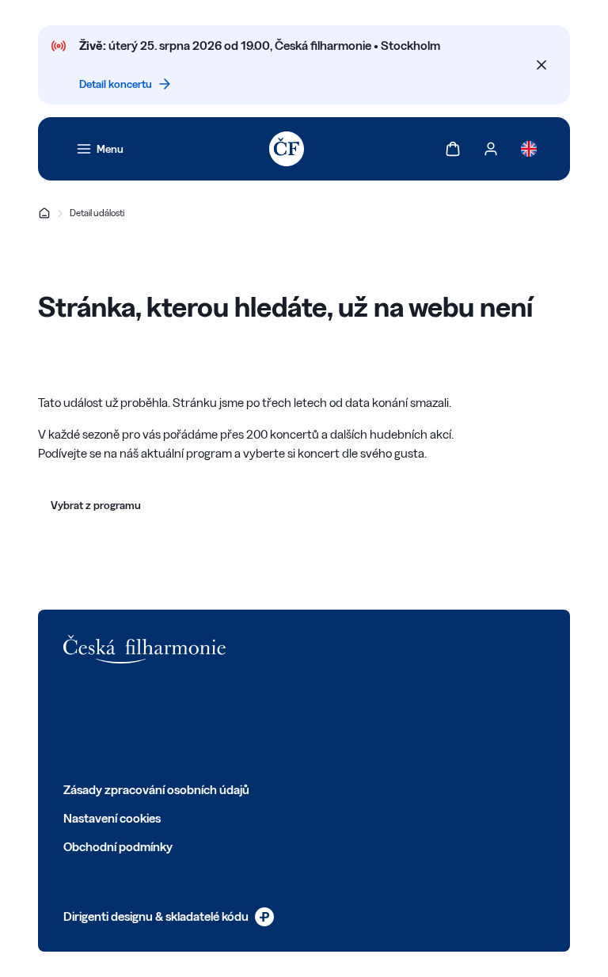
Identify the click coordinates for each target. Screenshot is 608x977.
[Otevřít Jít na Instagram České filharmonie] (141, 722)
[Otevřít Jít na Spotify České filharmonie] (210, 722)
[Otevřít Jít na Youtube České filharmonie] (176, 722)
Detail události (97, 212)
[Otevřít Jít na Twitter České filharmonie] (106, 722)
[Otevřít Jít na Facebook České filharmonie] (71, 722)
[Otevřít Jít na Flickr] (245, 722)
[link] (99, 149)
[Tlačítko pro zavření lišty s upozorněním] (541, 65)
